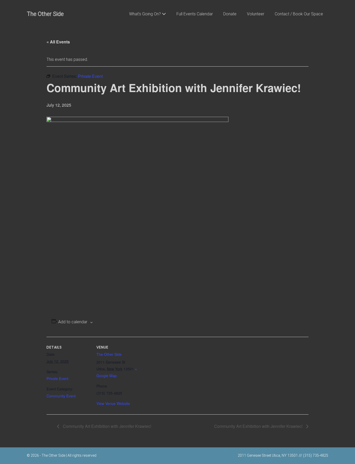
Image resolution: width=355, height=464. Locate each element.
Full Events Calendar (194, 13)
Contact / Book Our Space (299, 13)
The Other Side (45, 14)
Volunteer (255, 13)
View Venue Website (113, 403)
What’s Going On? (145, 13)
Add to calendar (72, 321)
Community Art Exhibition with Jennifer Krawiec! (106, 426)
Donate (229, 13)
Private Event (57, 378)
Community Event (61, 395)
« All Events (58, 42)
